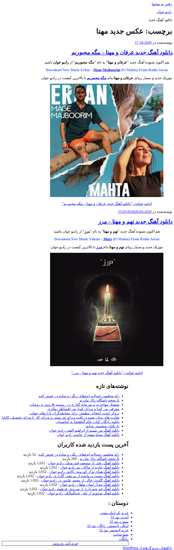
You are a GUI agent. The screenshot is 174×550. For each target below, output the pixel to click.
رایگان (123, 539)
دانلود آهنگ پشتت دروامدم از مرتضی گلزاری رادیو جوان (78, 476)
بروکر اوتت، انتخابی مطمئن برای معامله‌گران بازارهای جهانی (74, 413)
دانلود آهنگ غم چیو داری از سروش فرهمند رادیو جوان (79, 489)
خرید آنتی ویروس (65, 543)
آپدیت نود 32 (119, 517)
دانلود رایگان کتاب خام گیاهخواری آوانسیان (87, 422)
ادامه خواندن (107, 204)
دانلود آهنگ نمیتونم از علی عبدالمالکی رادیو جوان (83, 493)
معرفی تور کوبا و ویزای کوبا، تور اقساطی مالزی (83, 409)
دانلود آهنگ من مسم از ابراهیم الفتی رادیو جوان (84, 430)
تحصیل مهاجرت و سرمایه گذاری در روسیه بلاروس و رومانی (74, 404)
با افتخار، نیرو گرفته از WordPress (147, 548)
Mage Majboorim (106, 70)
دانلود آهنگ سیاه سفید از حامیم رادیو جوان (88, 435)
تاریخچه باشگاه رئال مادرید (99, 400)
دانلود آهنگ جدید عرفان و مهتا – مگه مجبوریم (122, 52)
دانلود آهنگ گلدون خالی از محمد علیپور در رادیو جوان (80, 480)
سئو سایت (120, 534)
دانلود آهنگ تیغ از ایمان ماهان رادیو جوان (89, 485)
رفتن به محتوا (162, 4)
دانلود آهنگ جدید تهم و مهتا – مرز (135, 221)
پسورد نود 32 (118, 521)
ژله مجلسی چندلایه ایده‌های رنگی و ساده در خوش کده (79, 396)
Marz (107, 239)
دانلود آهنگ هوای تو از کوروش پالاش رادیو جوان (84, 472)
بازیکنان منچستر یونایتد (102, 426)
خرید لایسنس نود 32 (113, 530)
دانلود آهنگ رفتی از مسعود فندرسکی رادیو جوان (83, 463)
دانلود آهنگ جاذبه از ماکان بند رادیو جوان (89, 467)
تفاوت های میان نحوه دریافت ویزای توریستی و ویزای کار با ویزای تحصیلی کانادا (60, 417)
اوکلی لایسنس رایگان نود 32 (107, 526)
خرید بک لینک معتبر (114, 513)
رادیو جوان (164, 12)
